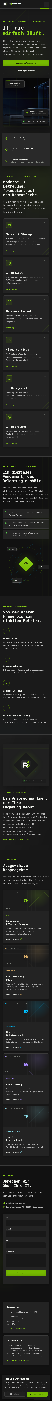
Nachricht (10, 1252)
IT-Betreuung (16, 426)
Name (7, 1218)
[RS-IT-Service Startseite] (12, 4)
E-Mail (8, 1229)
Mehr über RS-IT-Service (14, 840)
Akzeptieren (37, 1394)
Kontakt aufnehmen (24, 63)
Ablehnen (15, 1394)
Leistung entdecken (14, 251)
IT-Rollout (14, 272)
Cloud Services (17, 349)
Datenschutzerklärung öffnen (19, 1360)
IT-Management (16, 388)
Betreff (9, 1240)
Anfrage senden (24, 1273)
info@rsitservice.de (15, 1203)
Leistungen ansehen (26, 71)
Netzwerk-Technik (19, 311)
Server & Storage (19, 234)
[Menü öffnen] (46, 4)
